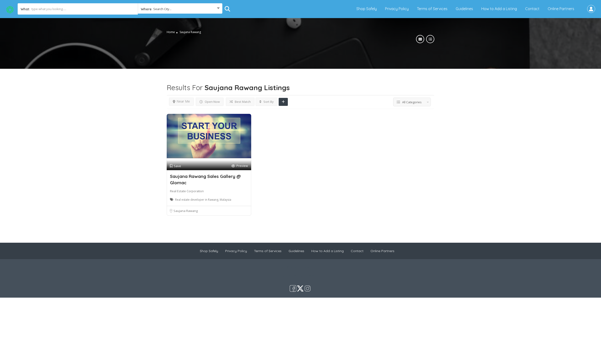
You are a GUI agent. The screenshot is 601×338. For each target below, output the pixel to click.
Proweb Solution (316, 275)
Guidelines (464, 8)
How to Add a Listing (499, 8)
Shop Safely (366, 8)
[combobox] (180, 9)
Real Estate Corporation (187, 191)
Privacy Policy (397, 8)
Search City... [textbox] (162, 9)
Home (171, 32)
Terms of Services (432, 8)
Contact (532, 8)
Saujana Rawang (185, 211)
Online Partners (561, 8)
